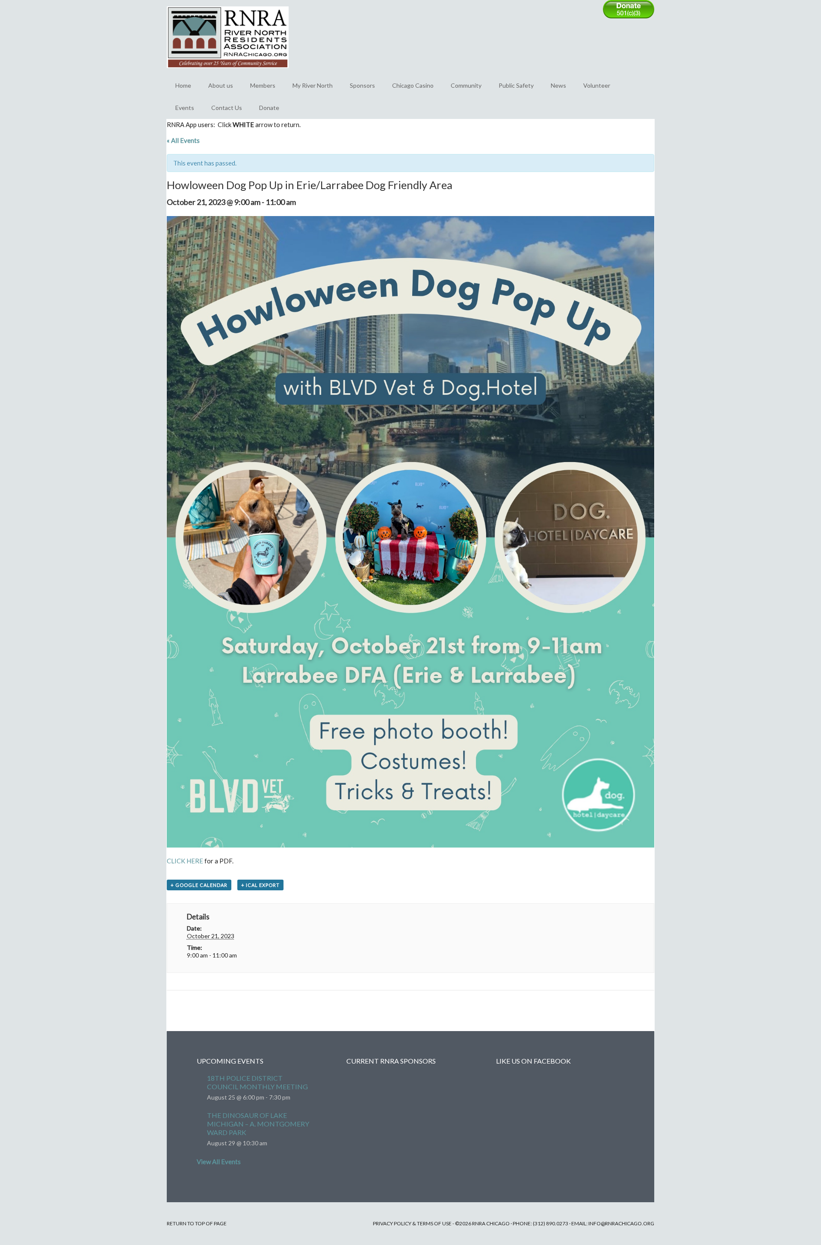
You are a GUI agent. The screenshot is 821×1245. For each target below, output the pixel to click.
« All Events (183, 140)
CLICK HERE (185, 861)
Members (262, 85)
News (558, 85)
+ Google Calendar (199, 885)
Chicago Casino (413, 85)
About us (220, 85)
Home (183, 85)
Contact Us (226, 107)
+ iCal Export (260, 885)
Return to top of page (197, 1223)
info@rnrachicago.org (621, 1223)
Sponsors (362, 85)
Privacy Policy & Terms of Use (412, 1223)
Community (466, 85)
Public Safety (516, 85)
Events (184, 107)
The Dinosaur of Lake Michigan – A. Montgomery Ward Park (258, 1123)
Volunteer (596, 85)
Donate (269, 107)
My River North (312, 85)
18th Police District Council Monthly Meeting (257, 1082)
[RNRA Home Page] (228, 72)
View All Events (219, 1161)
